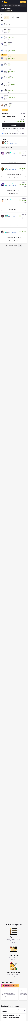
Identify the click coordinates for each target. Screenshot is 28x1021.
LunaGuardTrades (8, 183)
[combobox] (20, 245)
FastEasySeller (8, 141)
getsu (6, 215)
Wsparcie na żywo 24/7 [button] (8, 133)
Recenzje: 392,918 (13, 143)
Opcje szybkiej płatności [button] (8, 130)
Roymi (6, 231)
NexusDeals (7, 152)
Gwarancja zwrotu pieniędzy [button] (9, 128)
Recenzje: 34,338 (12, 201)
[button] (13, 116)
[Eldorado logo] (5, 2)
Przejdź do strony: (13, 245)
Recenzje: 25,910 (12, 232)
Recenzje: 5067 (12, 216)
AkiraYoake (7, 199)
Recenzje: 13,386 (12, 153)
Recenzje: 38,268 (12, 169)
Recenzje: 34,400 (12, 185)
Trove (6, 168)
